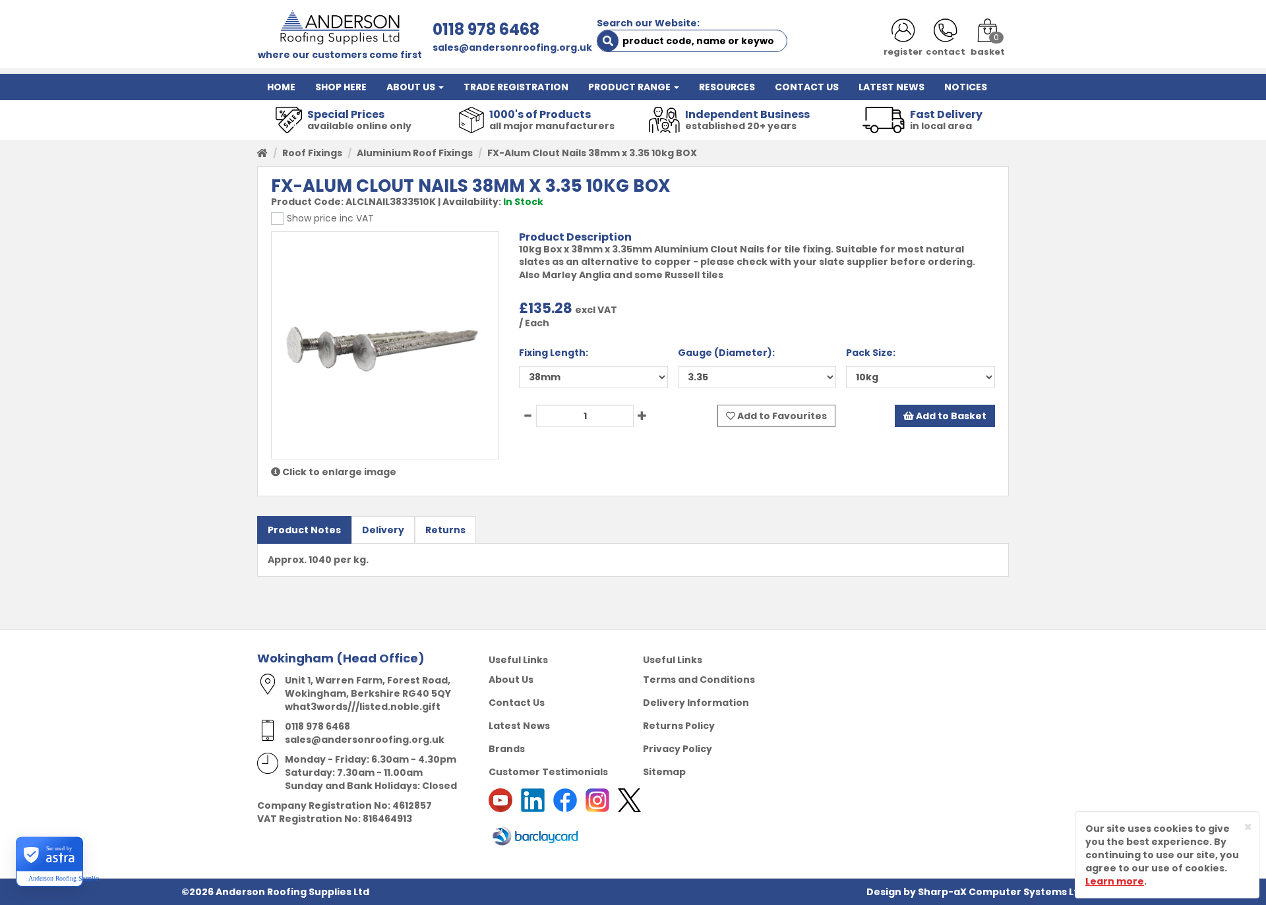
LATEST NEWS (891, 87)
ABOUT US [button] (411, 87)
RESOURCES (727, 87)
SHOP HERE (341, 87)
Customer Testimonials (548, 771)
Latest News (519, 725)
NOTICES (965, 87)
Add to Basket (950, 416)
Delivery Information (696, 702)
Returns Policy (679, 725)
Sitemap (664, 771)
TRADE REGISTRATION (516, 87)
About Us (511, 679)
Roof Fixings (312, 153)
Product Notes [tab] (304, 530)
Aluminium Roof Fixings (415, 153)
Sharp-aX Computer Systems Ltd (1001, 891)
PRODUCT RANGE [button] (630, 87)
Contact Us (517, 702)
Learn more (1114, 881)
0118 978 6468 (486, 29)
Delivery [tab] (383, 530)
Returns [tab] (445, 530)
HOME (281, 87)
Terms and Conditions (699, 679)
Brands (507, 748)
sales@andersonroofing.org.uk (512, 47)
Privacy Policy (677, 748)
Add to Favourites (781, 416)
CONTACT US (807, 87)
